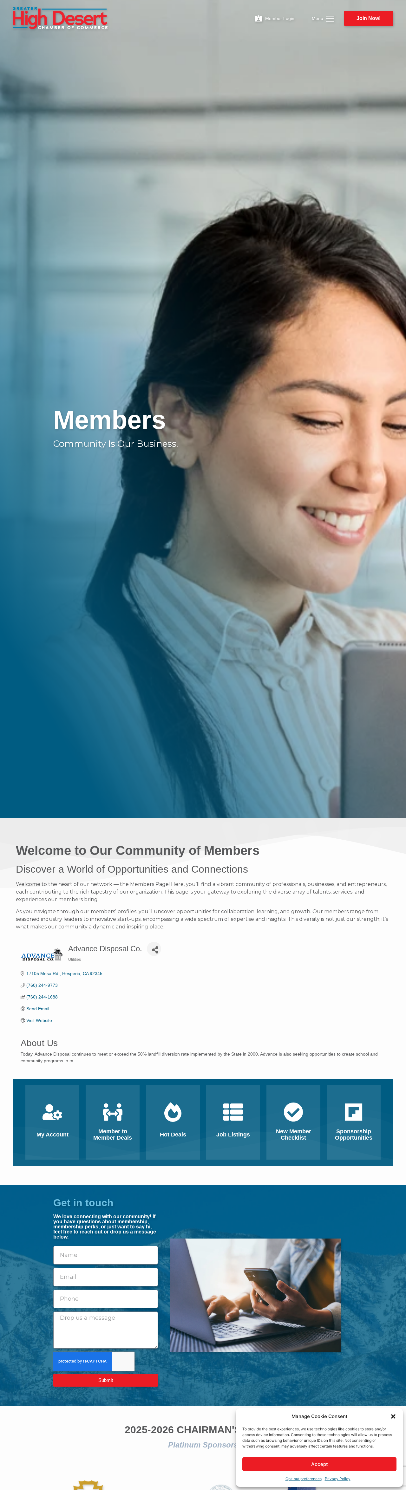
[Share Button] (154, 949)
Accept (319, 1464)
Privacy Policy (337, 1478)
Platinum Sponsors (203, 1445)
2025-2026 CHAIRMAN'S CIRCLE (203, 1429)
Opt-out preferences (303, 1478)
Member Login (279, 18)
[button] (393, 1416)
